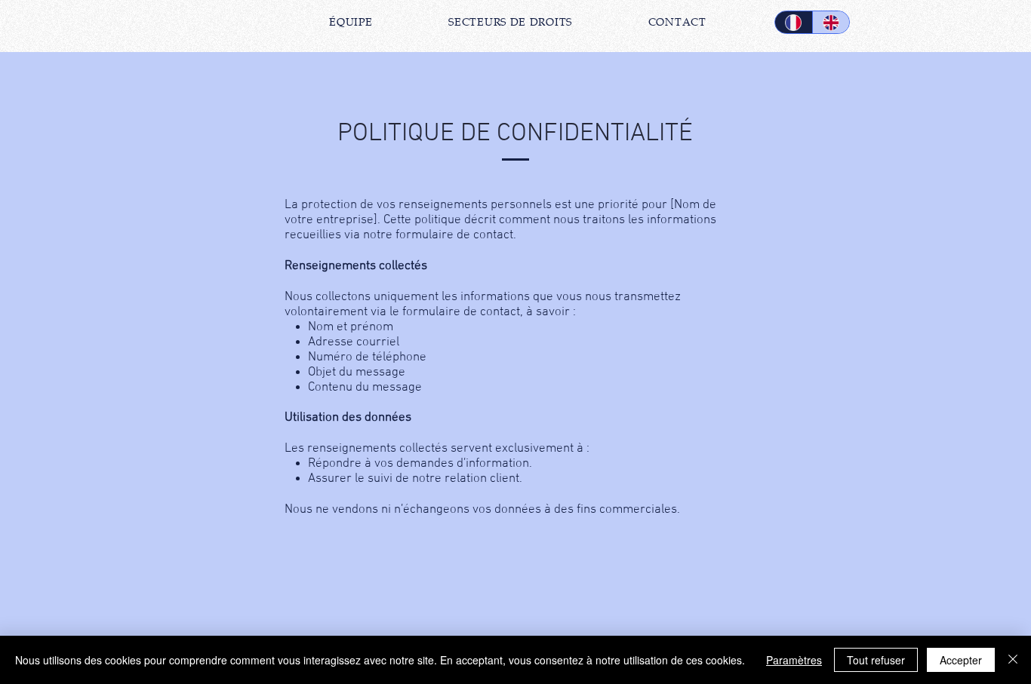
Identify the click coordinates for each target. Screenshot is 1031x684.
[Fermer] (1013, 660)
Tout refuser (876, 659)
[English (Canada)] (831, 22)
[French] (793, 22)
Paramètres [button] (794, 659)
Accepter (961, 659)
